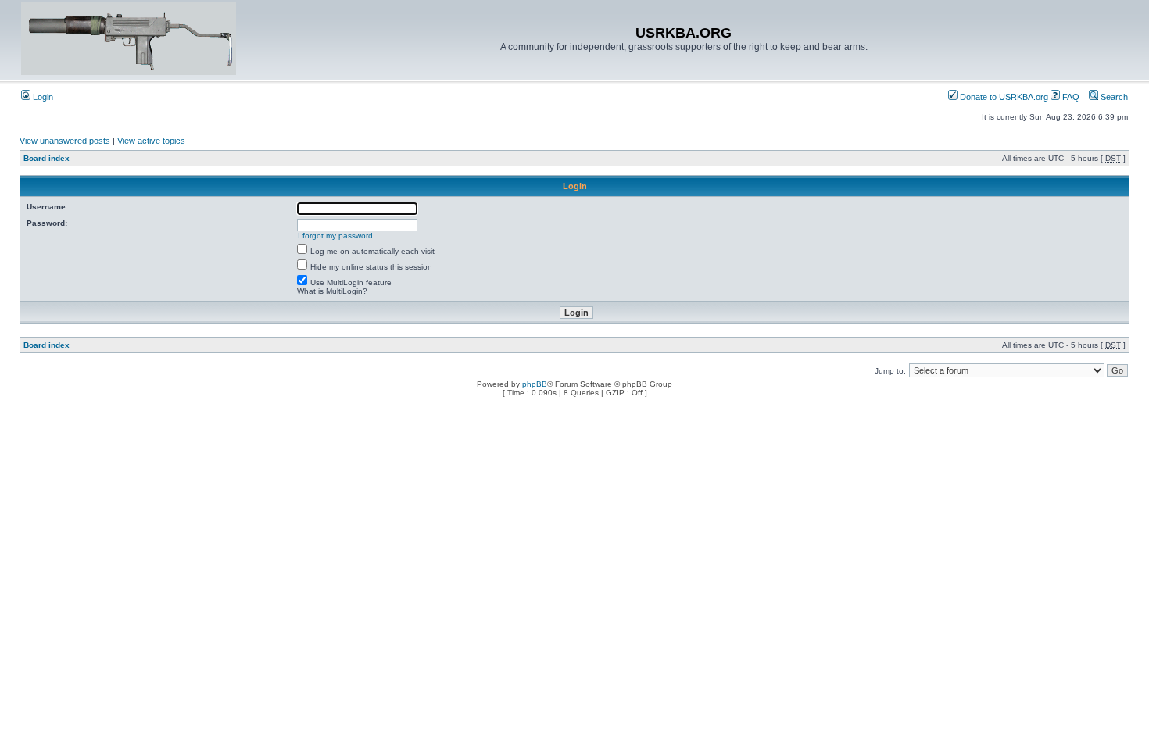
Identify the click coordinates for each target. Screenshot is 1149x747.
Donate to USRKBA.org (1003, 97)
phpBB (534, 384)
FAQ (1069, 97)
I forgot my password (335, 235)
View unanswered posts (65, 140)
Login (41, 97)
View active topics (151, 140)
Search (1113, 97)
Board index (46, 158)
